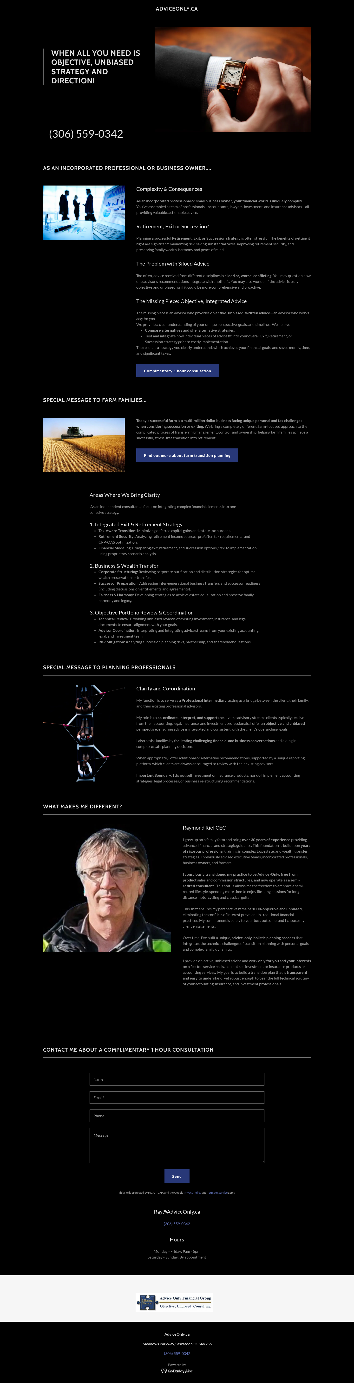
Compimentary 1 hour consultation (177, 370)
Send (177, 1176)
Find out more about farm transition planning (187, 455)
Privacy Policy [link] (192, 1192)
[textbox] (177, 1079)
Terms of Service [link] (217, 1192)
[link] (177, 9)
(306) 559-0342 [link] (86, 133)
